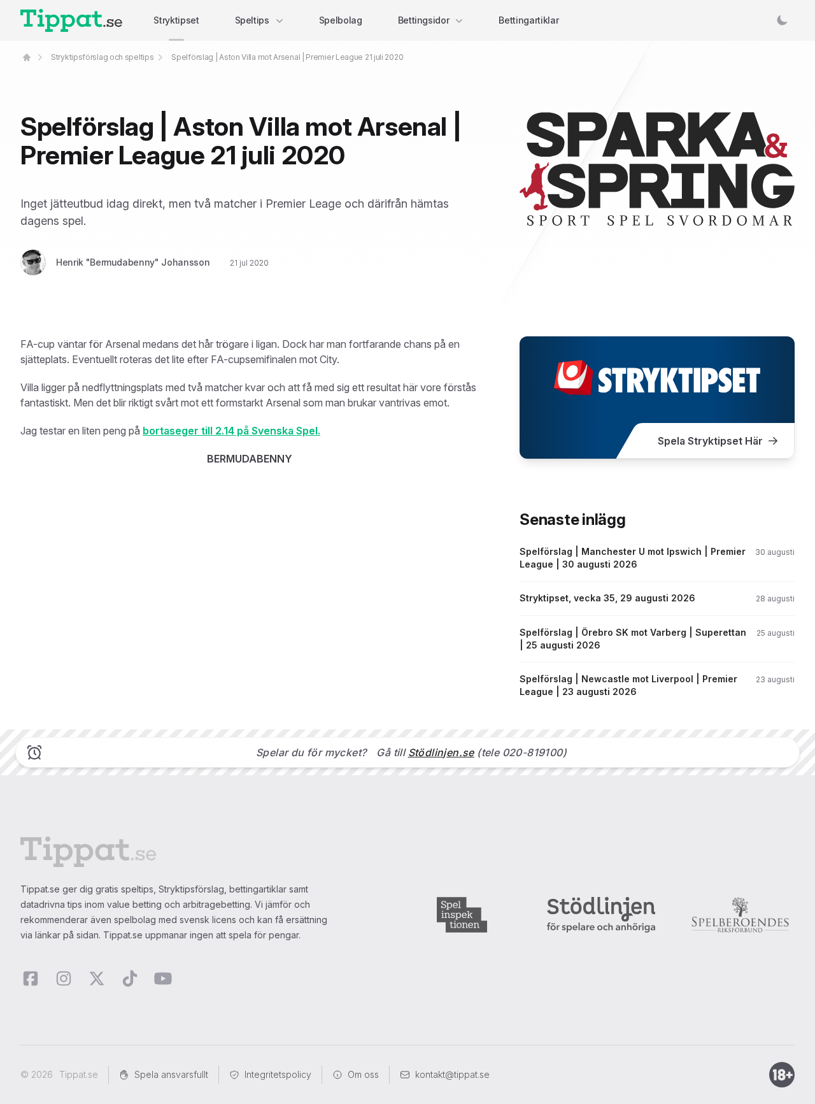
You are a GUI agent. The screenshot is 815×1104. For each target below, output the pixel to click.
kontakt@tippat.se (452, 1074)
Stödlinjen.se (441, 752)
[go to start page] (26, 57)
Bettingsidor (424, 20)
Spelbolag (340, 20)
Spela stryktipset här (710, 440)
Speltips (252, 20)
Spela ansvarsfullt (171, 1074)
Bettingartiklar (528, 20)
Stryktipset (176, 20)
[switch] (782, 20)
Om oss (363, 1074)
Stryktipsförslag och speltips (102, 57)
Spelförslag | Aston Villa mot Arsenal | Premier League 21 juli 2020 (287, 57)
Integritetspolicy (277, 1074)
